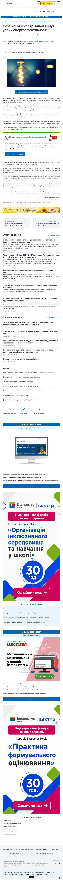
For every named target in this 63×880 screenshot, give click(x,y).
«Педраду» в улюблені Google (41, 41)
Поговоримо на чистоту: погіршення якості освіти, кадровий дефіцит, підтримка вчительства (30, 480)
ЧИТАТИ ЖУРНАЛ (32, 486)
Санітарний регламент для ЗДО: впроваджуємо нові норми (20, 613)
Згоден (31, 877)
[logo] (9, 3)
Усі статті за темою (53, 235)
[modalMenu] (58, 3)
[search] (39, 3)
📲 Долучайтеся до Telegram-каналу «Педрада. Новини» (20, 400)
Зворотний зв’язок (41, 849)
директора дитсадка (10, 826)
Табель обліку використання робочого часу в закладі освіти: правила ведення (26, 617)
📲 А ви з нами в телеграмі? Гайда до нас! (31, 92)
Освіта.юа (57, 198)
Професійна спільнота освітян (9, 414)
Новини (11, 21)
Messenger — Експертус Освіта (24, 414)
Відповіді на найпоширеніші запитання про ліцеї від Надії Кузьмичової (24, 474)
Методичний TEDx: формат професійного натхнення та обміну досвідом (24, 693)
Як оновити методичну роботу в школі (14, 683)
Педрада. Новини (39, 413)
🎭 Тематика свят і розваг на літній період (16, 395)
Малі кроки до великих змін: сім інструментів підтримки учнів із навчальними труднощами (30, 689)
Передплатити (46, 3)
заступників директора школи (12, 823)
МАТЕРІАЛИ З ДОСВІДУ (15, 154)
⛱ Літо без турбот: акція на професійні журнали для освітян (21, 386)
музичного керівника (10, 834)
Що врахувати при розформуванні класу (21, 359)
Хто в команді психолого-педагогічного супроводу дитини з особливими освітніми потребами (30, 342)
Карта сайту (55, 849)
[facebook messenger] (40, 11)
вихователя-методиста (10, 829)
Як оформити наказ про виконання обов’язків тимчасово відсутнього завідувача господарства (28, 351)
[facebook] (33, 11)
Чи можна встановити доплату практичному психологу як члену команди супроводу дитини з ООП (29, 323)
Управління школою (20, 21)
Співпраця (13, 849)
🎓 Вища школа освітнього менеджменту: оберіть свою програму (23, 391)
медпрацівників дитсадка (11, 832)
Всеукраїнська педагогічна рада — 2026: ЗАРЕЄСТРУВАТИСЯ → (31, 16)
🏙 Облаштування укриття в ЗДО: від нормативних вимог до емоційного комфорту (28, 372)
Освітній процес (47, 202)
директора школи (9, 820)
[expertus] (20, 3)
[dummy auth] (54, 3)
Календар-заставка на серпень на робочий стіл (17, 608)
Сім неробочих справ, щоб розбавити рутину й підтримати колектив (23, 686)
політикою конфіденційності (22, 874)
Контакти (6, 849)
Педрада (5, 21)
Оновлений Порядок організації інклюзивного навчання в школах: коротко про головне (29, 241)
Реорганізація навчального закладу (32, 202)
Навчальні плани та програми (14, 202)
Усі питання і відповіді (53, 317)
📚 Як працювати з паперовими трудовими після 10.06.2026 (21, 377)
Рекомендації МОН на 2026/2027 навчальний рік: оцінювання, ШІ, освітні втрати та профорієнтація (31, 256)
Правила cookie (15, 853)
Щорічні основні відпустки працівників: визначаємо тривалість (22, 477)
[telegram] (36, 11)
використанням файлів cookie (40, 874)
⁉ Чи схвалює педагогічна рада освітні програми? (18, 381)
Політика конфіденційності (44, 853)
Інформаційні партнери (26, 849)
